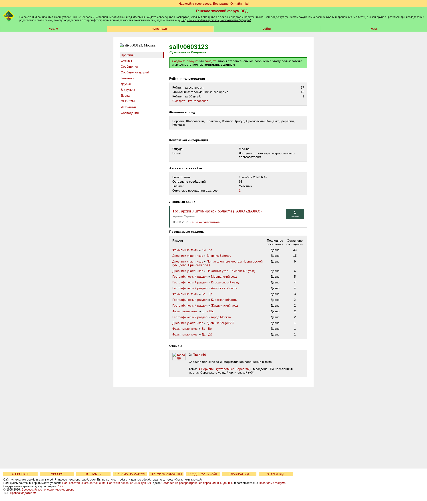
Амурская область (224, 288)
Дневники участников (187, 255)
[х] (247, 3)
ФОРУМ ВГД (275, 474)
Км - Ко (207, 250)
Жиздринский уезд (224, 305)
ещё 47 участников (206, 222)
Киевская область (224, 299)
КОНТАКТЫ (93, 474)
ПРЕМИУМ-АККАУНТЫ (166, 474)
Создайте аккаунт (184, 61)
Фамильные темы (185, 250)
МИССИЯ (57, 474)
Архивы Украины (184, 216)
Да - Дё (207, 334)
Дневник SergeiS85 (220, 323)
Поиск (373, 29)
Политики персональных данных (129, 483)
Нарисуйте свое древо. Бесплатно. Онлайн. (211, 3)
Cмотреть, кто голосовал (190, 101)
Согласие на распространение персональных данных (197, 483)
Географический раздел (189, 276)
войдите (210, 61)
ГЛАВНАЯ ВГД (239, 474)
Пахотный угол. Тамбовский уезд (231, 271)
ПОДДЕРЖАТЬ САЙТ (203, 474)
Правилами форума (272, 483)
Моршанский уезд (224, 276)
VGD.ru (53, 29)
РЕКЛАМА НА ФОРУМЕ (130, 474)
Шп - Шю (208, 311)
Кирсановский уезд (225, 282)
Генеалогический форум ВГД (222, 11)
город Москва (221, 317)
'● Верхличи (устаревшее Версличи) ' (225, 369)
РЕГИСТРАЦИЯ (160, 29)
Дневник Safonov (219, 255)
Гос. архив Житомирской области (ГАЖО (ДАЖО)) (217, 211)
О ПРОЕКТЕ (20, 474)
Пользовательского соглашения (83, 483)
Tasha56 (199, 354)
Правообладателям (23, 493)
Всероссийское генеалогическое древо (48, 489)
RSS (60, 486)
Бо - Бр (207, 294)
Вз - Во (207, 328)
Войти (267, 29)
